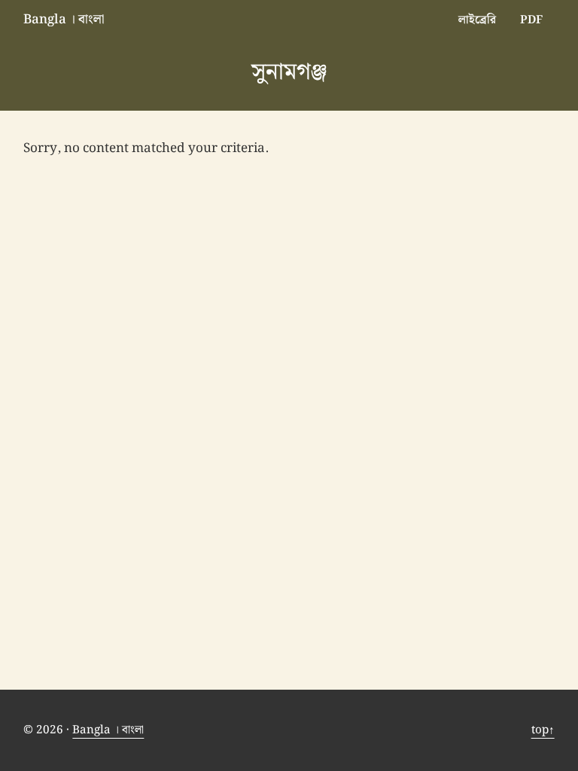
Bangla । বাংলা (64, 19)
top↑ (543, 730)
